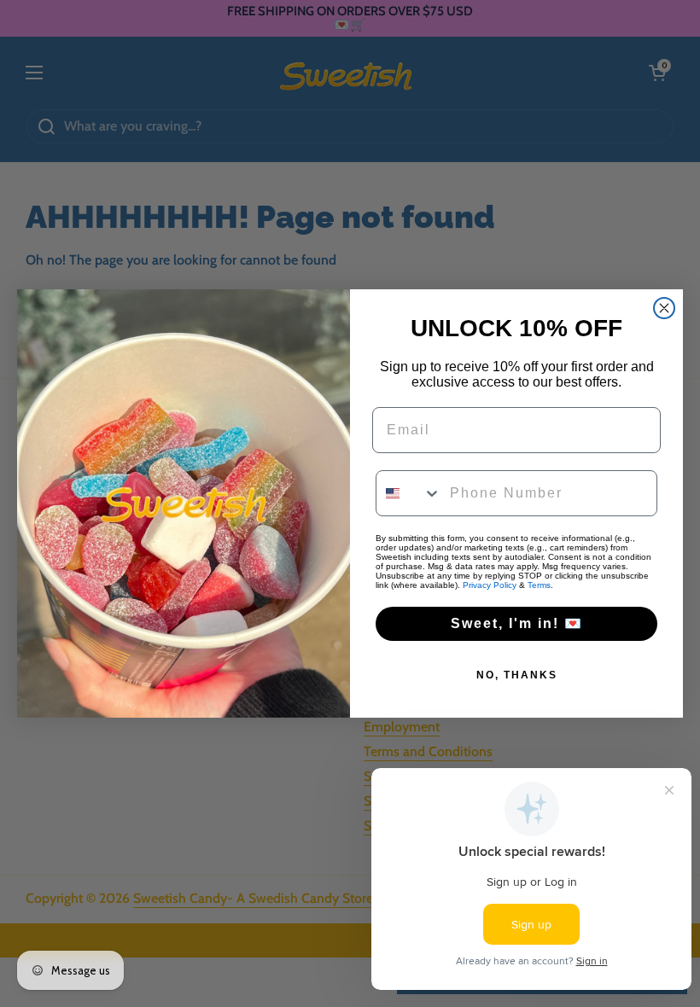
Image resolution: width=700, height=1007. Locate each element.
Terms (539, 585)
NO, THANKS (516, 675)
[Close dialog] (664, 308)
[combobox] (408, 493)
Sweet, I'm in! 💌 (517, 623)
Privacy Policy (489, 585)
